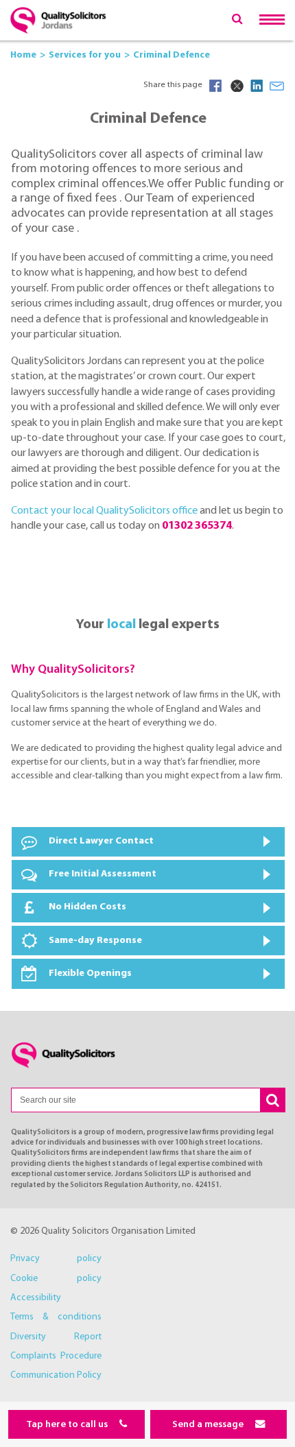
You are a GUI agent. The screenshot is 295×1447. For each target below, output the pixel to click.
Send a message (209, 1425)
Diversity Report (56, 1337)
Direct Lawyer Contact (101, 841)
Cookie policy (56, 1278)
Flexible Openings (90, 973)
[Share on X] (236, 86)
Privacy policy (56, 1259)
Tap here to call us (68, 1425)
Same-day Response (95, 940)
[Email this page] (277, 86)
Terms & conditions (56, 1317)
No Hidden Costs (87, 907)
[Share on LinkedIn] (256, 86)
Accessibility (35, 1298)
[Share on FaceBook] (215, 86)
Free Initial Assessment (102, 874)
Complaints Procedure (56, 1356)
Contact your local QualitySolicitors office (104, 510)
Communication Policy (56, 1375)
